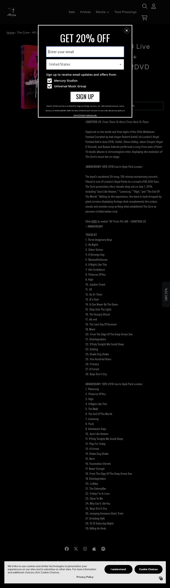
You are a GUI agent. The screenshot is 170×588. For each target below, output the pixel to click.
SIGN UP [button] (85, 96)
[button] (126, 30)
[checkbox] (85, 80)
